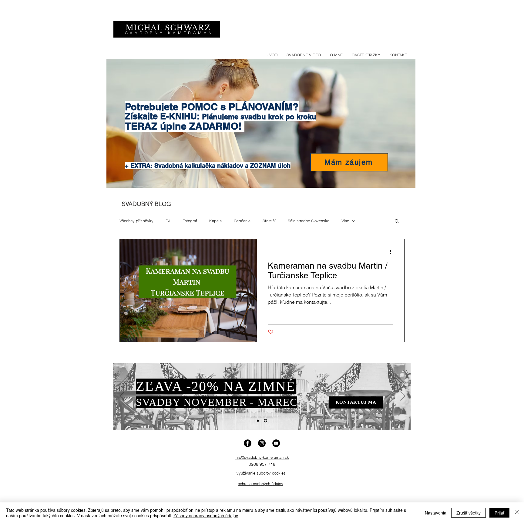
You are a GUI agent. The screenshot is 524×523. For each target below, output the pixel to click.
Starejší (269, 220)
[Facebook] (247, 443)
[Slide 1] (258, 420)
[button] (397, 221)
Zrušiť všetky (468, 513)
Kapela (215, 220)
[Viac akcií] (392, 251)
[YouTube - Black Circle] (276, 443)
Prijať (499, 513)
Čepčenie (242, 220)
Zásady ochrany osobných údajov (205, 515)
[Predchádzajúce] (121, 396)
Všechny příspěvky (136, 220)
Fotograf (190, 220)
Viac (345, 220)
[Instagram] (262, 443)
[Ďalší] (402, 396)
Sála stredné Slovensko (308, 220)
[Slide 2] (265, 420)
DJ (168, 220)
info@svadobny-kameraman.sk (262, 457)
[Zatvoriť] (516, 512)
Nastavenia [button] (435, 513)
